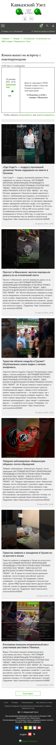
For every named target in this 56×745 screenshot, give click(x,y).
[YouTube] (39, 727)
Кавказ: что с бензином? (13, 31)
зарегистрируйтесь (46, 115)
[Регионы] (41, 26)
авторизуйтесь (25, 115)
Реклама (15, 702)
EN (31, 19)
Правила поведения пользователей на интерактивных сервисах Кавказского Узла (28, 707)
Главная (5, 38)
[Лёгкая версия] (25, 19)
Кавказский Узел (28, 4)
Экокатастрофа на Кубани (44, 31)
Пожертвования (27, 702)
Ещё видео (28, 693)
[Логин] (53, 26)
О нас (6, 702)
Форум (16, 38)
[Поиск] (47, 26)
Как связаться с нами (44, 702)
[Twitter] (21, 727)
